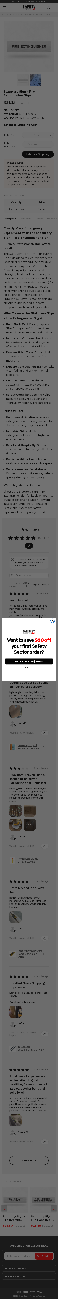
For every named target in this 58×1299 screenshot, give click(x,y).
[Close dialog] (53, 621)
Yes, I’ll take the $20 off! (29, 661)
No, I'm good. (29, 668)
